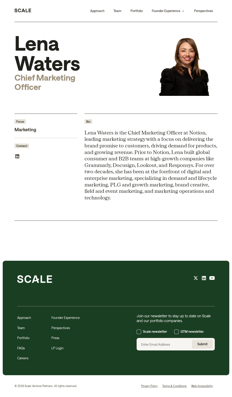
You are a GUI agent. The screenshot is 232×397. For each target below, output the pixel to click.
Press (55, 338)
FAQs (21, 348)
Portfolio (136, 11)
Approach (97, 11)
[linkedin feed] (204, 278)
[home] (22, 11)
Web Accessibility (202, 385)
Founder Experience (65, 318)
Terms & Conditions (174, 385)
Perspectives (203, 11)
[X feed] (195, 278)
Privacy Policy (149, 385)
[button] (168, 10)
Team (117, 11)
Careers (22, 358)
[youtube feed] (212, 278)
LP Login (57, 348)
